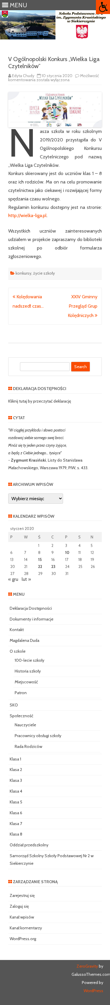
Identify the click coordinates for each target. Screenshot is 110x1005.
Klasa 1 (15, 759)
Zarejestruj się (22, 895)
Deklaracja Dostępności (31, 608)
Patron (21, 692)
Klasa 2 (16, 769)
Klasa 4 (16, 791)
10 (67, 552)
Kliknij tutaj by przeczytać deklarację (39, 401)
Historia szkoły (28, 671)
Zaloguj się (19, 906)
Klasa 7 (16, 823)
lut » (26, 579)
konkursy (23, 273)
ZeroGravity (87, 966)
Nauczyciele (25, 724)
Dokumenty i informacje (31, 619)
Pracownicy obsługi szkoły (38, 735)
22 (40, 566)
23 (53, 566)
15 (40, 559)
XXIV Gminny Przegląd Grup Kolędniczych (82, 306)
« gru (13, 579)
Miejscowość (26, 682)
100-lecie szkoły (29, 660)
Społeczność (21, 715)
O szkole (18, 651)
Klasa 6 (16, 812)
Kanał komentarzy (26, 928)
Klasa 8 (16, 834)
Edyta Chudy (23, 75)
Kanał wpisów (22, 917)
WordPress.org (23, 938)
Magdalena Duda (24, 640)
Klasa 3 (16, 780)
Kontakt (17, 629)
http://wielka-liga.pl (27, 215)
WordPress (93, 990)
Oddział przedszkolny (29, 845)
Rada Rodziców (28, 746)
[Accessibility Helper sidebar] (103, 7)
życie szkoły (44, 273)
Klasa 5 (16, 802)
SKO (14, 705)
